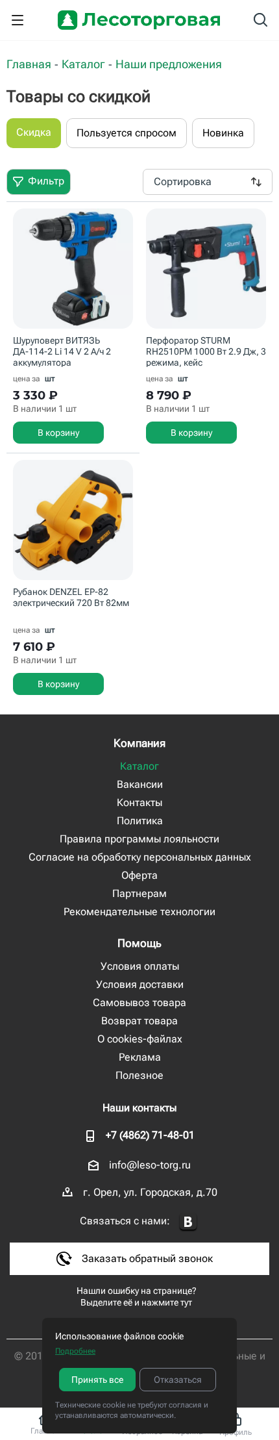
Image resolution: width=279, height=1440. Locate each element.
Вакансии (140, 784)
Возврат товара (139, 1021)
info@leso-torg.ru (150, 1165)
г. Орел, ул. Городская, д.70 (150, 1192)
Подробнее (75, 1351)
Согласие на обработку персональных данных (140, 857)
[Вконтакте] (188, 1222)
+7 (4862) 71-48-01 (150, 1135)
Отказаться (178, 1379)
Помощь (139, 943)
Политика (140, 821)
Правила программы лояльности (139, 839)
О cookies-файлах (139, 1039)
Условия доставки (140, 984)
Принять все (97, 1379)
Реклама (140, 1057)
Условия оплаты (140, 966)
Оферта (139, 875)
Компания (139, 743)
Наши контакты (139, 1108)
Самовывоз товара (139, 1002)
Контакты (139, 802)
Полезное (139, 1075)
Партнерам (139, 893)
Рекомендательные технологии (139, 911)
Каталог (139, 766)
